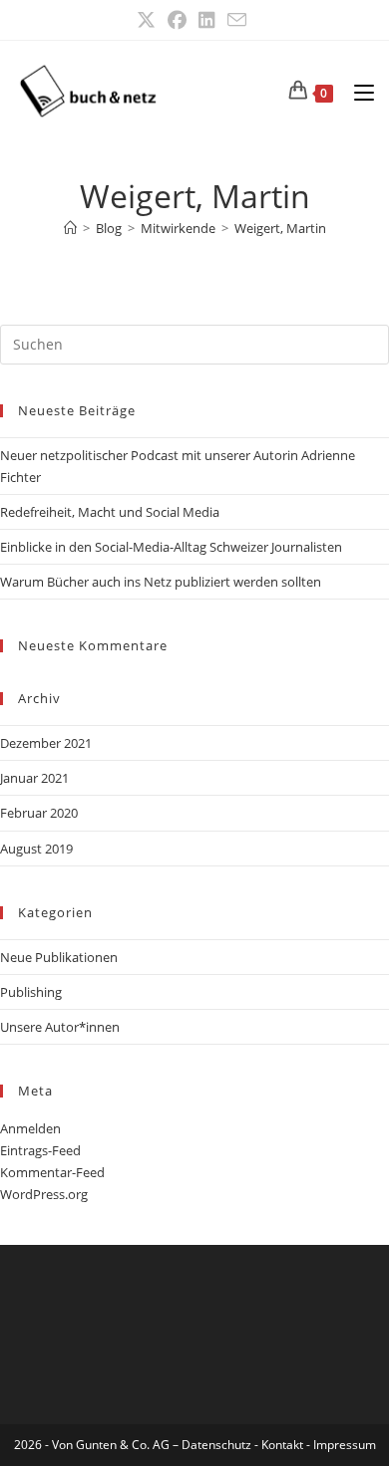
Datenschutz (218, 1444)
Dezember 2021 (46, 743)
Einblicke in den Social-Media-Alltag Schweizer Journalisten (171, 547)
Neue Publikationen (59, 957)
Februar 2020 (39, 813)
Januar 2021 (34, 778)
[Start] (70, 228)
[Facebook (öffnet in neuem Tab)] (177, 20)
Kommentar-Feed (52, 1172)
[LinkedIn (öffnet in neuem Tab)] (207, 20)
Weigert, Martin (280, 228)
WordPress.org (44, 1194)
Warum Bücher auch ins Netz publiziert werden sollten (160, 582)
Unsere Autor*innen (60, 1027)
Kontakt (282, 1444)
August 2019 (36, 848)
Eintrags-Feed (40, 1150)
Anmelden (30, 1128)
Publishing (31, 992)
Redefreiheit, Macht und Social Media (109, 512)
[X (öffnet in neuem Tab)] (149, 20)
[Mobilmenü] (356, 91)
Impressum (344, 1444)
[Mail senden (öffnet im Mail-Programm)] (236, 20)
